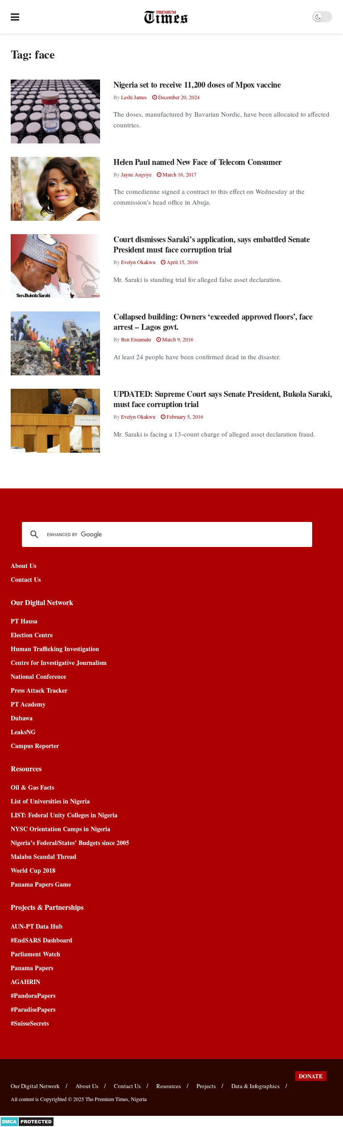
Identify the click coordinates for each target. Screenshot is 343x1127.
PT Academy (28, 704)
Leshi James (134, 97)
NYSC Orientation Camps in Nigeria (60, 828)
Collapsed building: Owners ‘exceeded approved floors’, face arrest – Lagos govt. (213, 321)
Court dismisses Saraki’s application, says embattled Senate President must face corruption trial (211, 244)
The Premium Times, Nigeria (115, 1098)
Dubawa (22, 718)
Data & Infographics (255, 1086)
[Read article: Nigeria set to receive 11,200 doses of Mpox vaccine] (55, 111)
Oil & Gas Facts (32, 787)
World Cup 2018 (33, 870)
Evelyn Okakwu (138, 261)
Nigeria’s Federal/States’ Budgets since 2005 (70, 842)
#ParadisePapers (33, 1009)
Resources (168, 1086)
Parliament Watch (35, 954)
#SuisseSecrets (30, 1023)
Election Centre (32, 634)
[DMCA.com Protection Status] (27, 1120)
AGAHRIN (25, 981)
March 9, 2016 (177, 339)
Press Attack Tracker (39, 690)
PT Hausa (24, 621)
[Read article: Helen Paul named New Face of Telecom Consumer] (55, 189)
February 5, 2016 (184, 416)
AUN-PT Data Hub (37, 926)
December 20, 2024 (178, 97)
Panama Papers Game (41, 884)
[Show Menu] (15, 17)
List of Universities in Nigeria (50, 801)
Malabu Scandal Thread (43, 856)
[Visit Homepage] (166, 17)
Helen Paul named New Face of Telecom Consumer (197, 162)
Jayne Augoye (136, 174)
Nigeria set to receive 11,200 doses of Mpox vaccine (197, 84)
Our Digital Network (35, 1086)
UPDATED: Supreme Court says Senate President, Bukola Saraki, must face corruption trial (222, 399)
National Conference (38, 676)
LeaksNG (23, 731)
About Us (23, 565)
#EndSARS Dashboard (41, 940)
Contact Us (26, 579)
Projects (206, 1086)
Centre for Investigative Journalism (59, 662)
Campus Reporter (35, 745)
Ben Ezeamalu (136, 339)
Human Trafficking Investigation (55, 648)
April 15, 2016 (181, 261)
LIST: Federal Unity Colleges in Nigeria (64, 815)
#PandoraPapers (33, 995)
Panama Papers (32, 967)
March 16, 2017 (179, 174)
